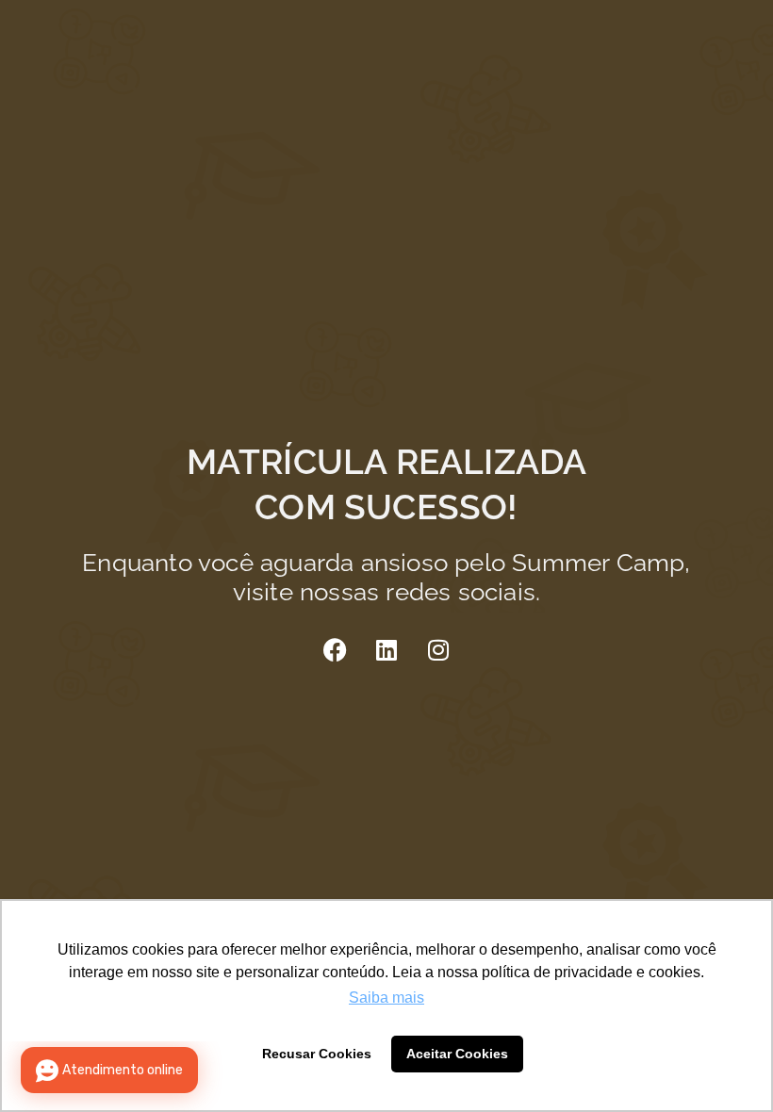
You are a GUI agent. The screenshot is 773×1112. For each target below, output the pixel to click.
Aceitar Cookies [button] (457, 1053)
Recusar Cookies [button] (316, 1053)
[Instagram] (438, 649)
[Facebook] (334, 649)
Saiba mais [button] (386, 997)
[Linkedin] (386, 649)
